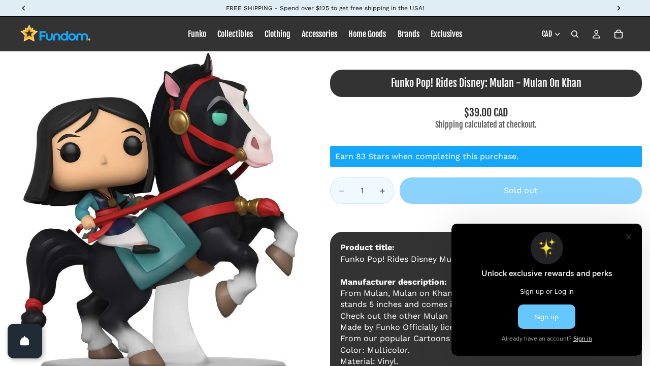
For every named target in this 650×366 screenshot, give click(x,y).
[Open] (25, 341)
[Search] (575, 34)
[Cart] (618, 34)
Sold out (521, 190)
